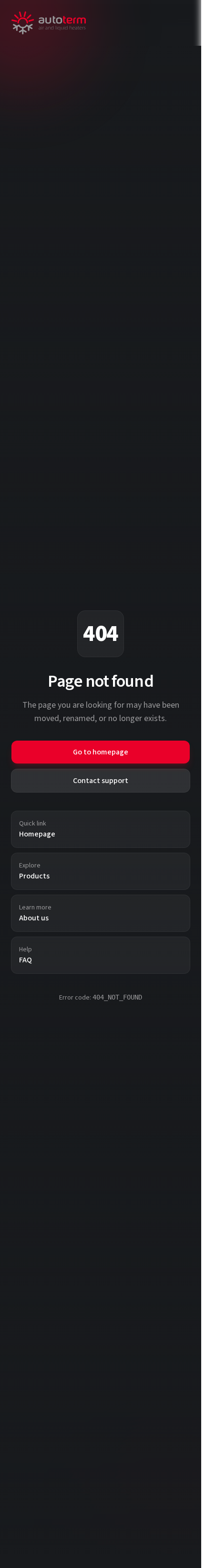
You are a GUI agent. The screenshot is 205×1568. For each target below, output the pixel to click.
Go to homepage (100, 752)
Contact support (100, 780)
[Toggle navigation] (184, 22)
